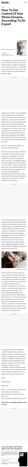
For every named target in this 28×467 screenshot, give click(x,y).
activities (15, 360)
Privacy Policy (5, 463)
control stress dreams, (12, 67)
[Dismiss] (26, 453)
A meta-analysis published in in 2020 (13, 174)
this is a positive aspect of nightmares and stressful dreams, (13, 135)
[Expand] (21, 453)
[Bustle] (5, 2)
